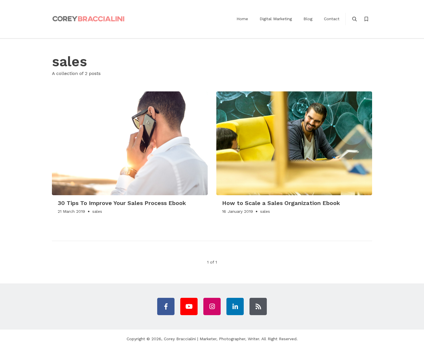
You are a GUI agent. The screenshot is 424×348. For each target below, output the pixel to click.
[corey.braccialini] (166, 306)
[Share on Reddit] (200, 127)
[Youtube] (189, 306)
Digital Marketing (276, 18)
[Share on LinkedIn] (200, 117)
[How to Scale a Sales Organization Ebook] (294, 143)
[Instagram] (212, 306)
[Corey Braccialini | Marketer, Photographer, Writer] (88, 19)
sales (97, 211)
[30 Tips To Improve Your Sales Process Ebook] (130, 143)
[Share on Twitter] (200, 98)
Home (242, 18)
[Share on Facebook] (200, 108)
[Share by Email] (200, 136)
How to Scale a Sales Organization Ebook (281, 203)
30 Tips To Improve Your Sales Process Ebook (122, 203)
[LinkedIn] (235, 306)
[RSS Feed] (258, 306)
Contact (331, 18)
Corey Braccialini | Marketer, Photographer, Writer (211, 338)
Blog (307, 18)
